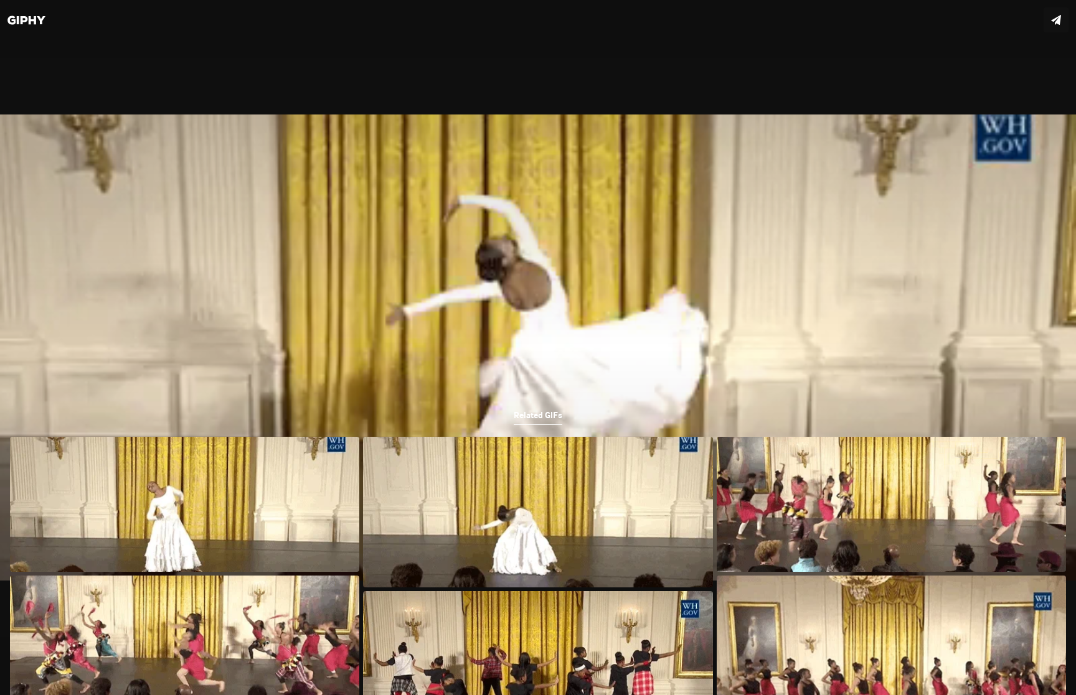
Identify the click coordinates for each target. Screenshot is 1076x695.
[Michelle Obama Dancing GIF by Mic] (538, 347)
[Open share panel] (1056, 19)
